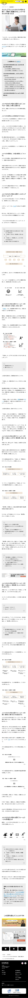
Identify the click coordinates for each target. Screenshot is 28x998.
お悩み (4, 308)
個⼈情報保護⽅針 (17, 970)
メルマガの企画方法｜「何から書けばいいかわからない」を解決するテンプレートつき (14, 894)
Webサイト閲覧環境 (18, 977)
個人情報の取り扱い (18, 972)
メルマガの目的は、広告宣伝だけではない (12, 68)
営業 (19, 399)
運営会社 (3, 983)
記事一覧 (3, 970)
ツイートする (5, 949)
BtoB (14, 206)
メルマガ (11, 7)
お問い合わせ (17, 979)
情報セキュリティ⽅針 (18, 974)
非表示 (18, 61)
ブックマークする (22, 949)
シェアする (14, 949)
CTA (9, 739)
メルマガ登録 (3, 974)
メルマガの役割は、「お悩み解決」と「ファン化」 (14, 70)
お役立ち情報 (3, 972)
